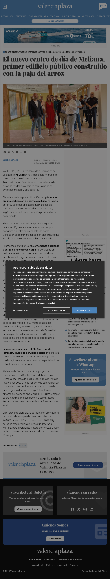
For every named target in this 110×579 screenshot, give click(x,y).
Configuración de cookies (24, 303)
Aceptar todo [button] (84, 310)
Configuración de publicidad (25, 299)
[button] (20, 310)
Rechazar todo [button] (56, 310)
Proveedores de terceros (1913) (39, 286)
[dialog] (55, 289)
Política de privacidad (45, 303)
